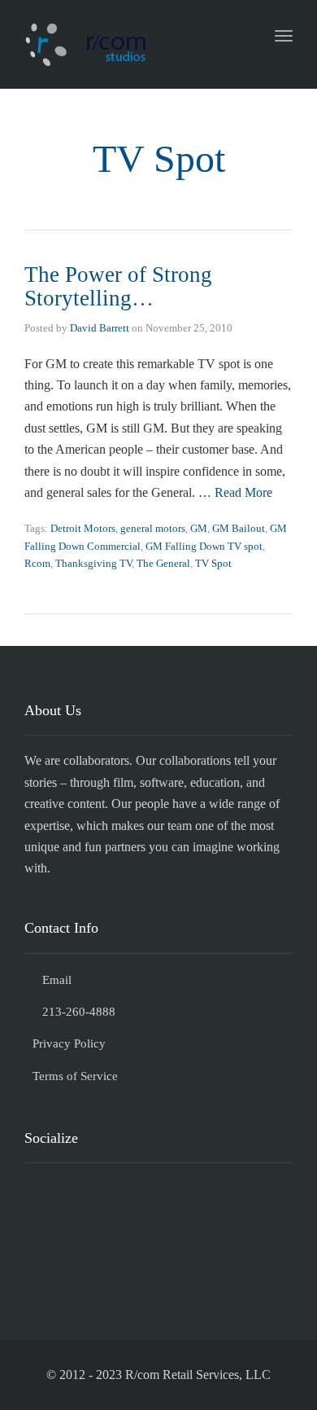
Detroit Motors (82, 528)
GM (198, 528)
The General (163, 563)
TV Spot (213, 563)
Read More (243, 492)
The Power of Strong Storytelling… (118, 286)
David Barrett (99, 328)
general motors (152, 528)
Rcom (37, 563)
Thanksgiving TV (93, 563)
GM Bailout (238, 528)
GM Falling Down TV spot (204, 546)
